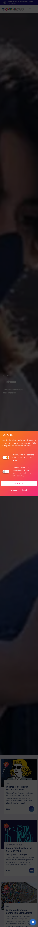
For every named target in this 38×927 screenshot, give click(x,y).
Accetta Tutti (19, 483)
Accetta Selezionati (19, 490)
